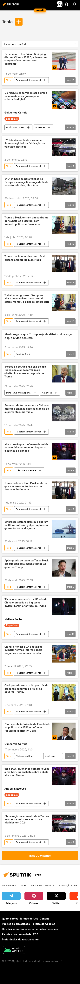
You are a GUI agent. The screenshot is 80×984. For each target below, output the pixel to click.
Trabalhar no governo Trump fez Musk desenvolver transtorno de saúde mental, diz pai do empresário (27, 298)
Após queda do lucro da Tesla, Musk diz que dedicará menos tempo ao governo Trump (26, 564)
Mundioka (9, 885)
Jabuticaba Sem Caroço (37, 885)
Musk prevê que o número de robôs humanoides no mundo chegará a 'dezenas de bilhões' (26, 448)
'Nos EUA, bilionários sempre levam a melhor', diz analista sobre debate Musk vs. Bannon (26, 772)
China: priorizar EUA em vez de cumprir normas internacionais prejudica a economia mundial (23, 650)
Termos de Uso (29, 918)
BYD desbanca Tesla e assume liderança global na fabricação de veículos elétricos (24, 143)
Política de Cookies (43, 924)
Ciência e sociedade (26, 470)
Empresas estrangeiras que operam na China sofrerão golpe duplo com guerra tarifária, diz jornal (26, 525)
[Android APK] (14, 950)
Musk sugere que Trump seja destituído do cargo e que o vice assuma (38, 336)
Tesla (7, 21)
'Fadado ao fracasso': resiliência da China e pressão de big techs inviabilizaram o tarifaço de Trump (25, 603)
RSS (35, 934)
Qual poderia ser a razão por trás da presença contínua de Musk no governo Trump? (26, 689)
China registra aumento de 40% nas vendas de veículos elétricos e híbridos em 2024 (26, 819)
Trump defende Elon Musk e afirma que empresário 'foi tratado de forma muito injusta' (25, 486)
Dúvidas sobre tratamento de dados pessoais (30, 929)
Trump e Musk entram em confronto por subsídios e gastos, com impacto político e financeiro (26, 221)
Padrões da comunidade (16, 934)
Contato (45, 918)
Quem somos (10, 918)
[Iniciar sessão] (66, 4)
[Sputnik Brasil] (11, 6)
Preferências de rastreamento (20, 939)
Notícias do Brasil (15, 127)
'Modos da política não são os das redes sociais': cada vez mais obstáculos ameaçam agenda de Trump (25, 371)
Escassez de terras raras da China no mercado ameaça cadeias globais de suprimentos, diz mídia (27, 409)
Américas (40, 127)
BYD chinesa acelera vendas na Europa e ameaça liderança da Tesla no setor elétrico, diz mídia (26, 182)
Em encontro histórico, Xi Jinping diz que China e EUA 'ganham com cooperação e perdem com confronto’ (25, 58)
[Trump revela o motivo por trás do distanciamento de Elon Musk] (64, 263)
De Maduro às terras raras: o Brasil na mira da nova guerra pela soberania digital (25, 96)
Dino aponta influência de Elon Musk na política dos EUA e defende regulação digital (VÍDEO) (27, 727)
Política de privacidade (16, 924)
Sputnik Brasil (23, 353)
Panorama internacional (28, 80)
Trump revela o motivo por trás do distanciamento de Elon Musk (25, 258)
